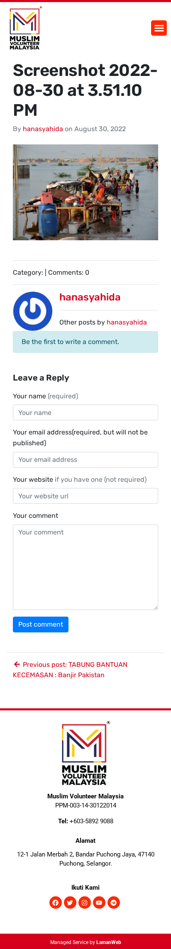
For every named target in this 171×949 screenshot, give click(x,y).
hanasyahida (43, 129)
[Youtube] (99, 902)
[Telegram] (113, 902)
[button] (159, 28)
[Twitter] (70, 902)
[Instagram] (84, 902)
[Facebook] (55, 902)
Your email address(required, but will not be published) (80, 437)
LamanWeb (108, 942)
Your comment (35, 516)
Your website (80, 479)
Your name (45, 396)
